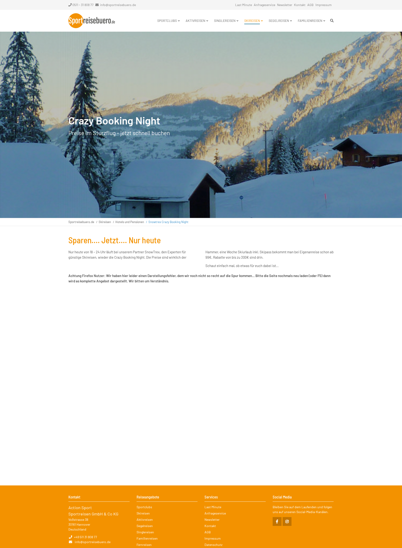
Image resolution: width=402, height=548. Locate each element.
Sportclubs (144, 507)
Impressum (323, 5)
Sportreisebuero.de (81, 222)
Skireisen (105, 222)
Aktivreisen (145, 519)
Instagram (287, 521)
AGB (310, 5)
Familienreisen (147, 538)
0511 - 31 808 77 (83, 5)
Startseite (91, 20)
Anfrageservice (264, 5)
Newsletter (284, 5)
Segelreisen (145, 526)
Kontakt (299, 5)
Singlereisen (145, 532)
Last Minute (243, 5)
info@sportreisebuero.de (118, 5)
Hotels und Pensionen (129, 222)
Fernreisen (144, 545)
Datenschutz (213, 545)
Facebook (277, 521)
